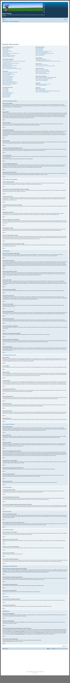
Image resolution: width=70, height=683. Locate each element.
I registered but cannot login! (7, 51)
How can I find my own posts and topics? (42, 73)
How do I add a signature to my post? (9, 74)
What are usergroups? (39, 50)
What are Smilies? (6, 90)
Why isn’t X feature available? (40, 89)
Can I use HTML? (5, 89)
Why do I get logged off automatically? (9, 55)
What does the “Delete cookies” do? (8, 56)
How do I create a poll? (6, 75)
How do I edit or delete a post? (8, 73)
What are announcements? (7, 93)
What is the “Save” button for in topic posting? (10, 82)
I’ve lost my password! (6, 54)
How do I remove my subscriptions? (42, 80)
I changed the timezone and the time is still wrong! (11, 63)
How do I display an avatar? (7, 66)
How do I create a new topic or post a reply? (10, 72)
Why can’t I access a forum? (7, 78)
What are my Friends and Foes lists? (42, 64)
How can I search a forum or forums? (42, 69)
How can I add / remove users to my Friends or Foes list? (45, 65)
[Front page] (23, 7)
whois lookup (15, 630)
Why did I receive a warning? (7, 80)
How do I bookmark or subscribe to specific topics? (44, 78)
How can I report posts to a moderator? (9, 81)
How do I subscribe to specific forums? (42, 79)
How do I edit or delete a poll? (7, 77)
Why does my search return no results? (42, 70)
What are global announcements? (8, 92)
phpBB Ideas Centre (52, 622)
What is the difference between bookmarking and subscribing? (46, 77)
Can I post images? (6, 91)
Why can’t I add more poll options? (8, 76)
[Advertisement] (35, 32)
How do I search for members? (41, 72)
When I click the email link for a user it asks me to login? (12, 68)
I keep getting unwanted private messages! (43, 60)
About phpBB (17, 616)
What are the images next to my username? (10, 65)
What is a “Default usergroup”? (41, 54)
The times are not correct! (7, 62)
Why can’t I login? (5, 52)
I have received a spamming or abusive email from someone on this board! (48, 61)
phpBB (54, 214)
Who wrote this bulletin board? (41, 88)
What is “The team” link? (40, 55)
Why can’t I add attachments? (7, 79)
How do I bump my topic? (7, 84)
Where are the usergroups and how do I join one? (44, 51)
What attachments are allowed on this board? (43, 84)
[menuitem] (4, 19)
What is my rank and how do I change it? (9, 67)
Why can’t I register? (6, 50)
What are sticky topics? (6, 94)
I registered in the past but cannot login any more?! (11, 53)
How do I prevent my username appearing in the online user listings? (14, 61)
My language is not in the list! (7, 64)
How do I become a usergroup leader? (42, 52)
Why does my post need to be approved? (9, 83)
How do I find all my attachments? (41, 85)
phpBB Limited (33, 614)
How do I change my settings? (8, 60)
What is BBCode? (5, 88)
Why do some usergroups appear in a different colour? (45, 53)
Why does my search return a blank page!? (43, 71)
